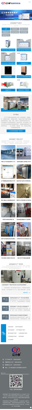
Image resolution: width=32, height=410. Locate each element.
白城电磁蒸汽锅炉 (23, 333)
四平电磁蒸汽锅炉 (20, 330)
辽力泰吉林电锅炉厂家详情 (16, 130)
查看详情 (25, 292)
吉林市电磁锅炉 (19, 326)
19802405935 (17, 365)
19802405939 (17, 359)
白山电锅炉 (10, 339)
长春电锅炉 (10, 326)
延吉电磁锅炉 (11, 330)
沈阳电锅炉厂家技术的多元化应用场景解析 (14, 285)
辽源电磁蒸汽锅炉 (12, 336)
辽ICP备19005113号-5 (13, 397)
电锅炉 (6, 394)
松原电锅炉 (21, 336)
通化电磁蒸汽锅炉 (12, 333)
